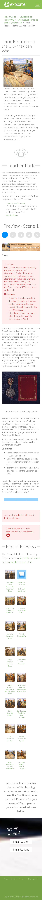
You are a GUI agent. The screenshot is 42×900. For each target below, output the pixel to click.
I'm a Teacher (21, 841)
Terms (13, 879)
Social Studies (10, 16)
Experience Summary (15, 203)
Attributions (12, 215)
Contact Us (33, 879)
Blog (6, 879)
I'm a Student (21, 849)
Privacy (22, 879)
